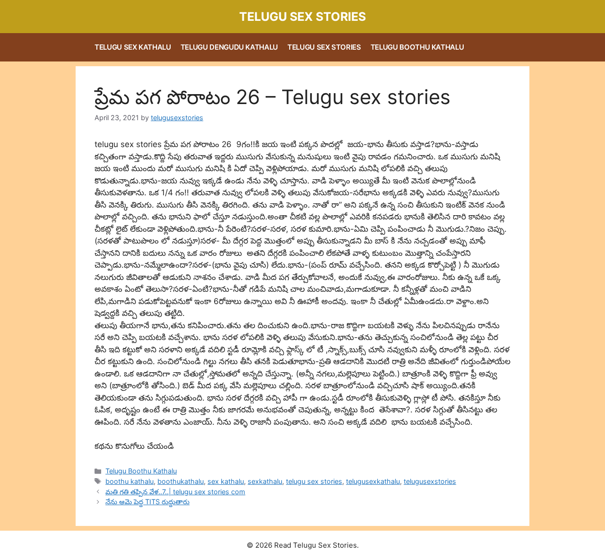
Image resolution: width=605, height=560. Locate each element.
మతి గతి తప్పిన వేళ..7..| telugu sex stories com (175, 492)
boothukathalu (180, 481)
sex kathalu (225, 481)
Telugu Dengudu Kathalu (229, 47)
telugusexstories (430, 481)
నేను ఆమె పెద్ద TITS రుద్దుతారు (147, 502)
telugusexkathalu (373, 481)
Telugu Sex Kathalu (133, 47)
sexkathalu (265, 481)
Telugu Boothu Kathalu (417, 47)
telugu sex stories (314, 481)
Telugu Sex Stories (302, 16)
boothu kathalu (129, 481)
